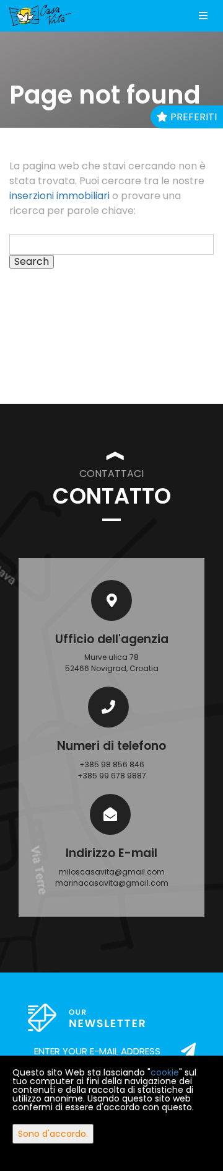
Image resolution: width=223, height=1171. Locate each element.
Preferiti (192, 117)
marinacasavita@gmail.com (111, 883)
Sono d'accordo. (53, 1134)
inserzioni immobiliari (59, 196)
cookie (165, 1072)
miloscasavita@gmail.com (112, 871)
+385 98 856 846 (111, 764)
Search (31, 262)
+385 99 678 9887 (111, 775)
